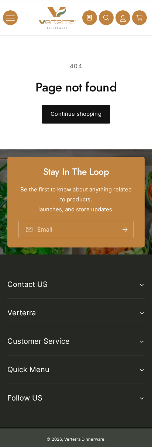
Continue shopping (76, 113)
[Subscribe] (125, 229)
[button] (10, 17)
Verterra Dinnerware (84, 439)
